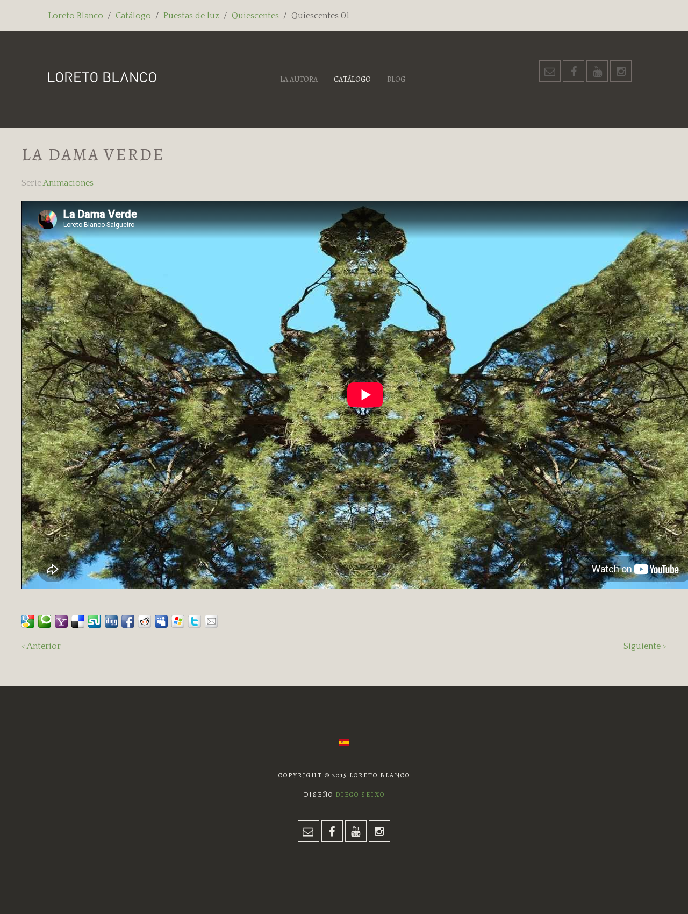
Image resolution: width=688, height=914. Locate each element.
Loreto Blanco (75, 15)
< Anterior (41, 646)
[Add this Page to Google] (28, 621)
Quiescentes (255, 15)
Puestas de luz (191, 15)
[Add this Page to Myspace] (161, 621)
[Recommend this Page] (211, 621)
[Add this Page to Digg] (111, 621)
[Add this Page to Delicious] (77, 621)
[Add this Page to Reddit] (144, 621)
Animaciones (68, 183)
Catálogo (133, 15)
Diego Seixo (360, 794)
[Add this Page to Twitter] (194, 621)
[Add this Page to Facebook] (127, 621)
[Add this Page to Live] (177, 621)
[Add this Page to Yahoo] (61, 621)
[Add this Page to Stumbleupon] (94, 621)
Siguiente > (645, 646)
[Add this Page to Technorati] (44, 621)
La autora (299, 79)
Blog (396, 79)
